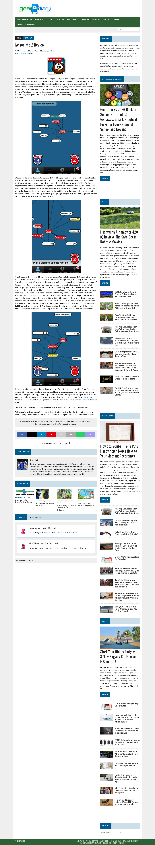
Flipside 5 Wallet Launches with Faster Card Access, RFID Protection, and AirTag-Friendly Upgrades (127, 802)
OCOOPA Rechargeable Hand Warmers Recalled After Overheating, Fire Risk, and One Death (127, 742)
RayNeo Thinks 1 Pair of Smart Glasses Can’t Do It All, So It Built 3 (126, 533)
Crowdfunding (62, 501)
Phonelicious (33, 528)
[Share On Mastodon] (90, 434)
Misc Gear (107, 19)
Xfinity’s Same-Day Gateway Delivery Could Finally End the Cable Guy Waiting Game (127, 790)
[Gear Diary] (35, 8)
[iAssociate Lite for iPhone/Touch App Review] (24, 494)
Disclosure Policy (116, 841)
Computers (85, 19)
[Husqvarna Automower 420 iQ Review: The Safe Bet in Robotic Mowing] (120, 227)
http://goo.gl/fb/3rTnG (78, 548)
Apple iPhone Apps (42, 51)
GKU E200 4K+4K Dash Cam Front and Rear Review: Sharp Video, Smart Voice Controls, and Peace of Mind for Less (127, 341)
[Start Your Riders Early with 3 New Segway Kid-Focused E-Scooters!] (120, 647)
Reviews (27, 497)
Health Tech (60, 19)
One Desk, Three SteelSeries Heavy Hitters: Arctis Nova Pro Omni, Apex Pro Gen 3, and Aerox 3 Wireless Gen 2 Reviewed (127, 391)
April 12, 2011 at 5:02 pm (46, 528)
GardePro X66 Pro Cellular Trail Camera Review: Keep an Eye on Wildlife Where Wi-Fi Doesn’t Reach (126, 317)
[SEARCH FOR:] (128, 29)
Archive (115, 843)
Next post (64, 443)
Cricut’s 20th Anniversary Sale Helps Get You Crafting (127, 558)
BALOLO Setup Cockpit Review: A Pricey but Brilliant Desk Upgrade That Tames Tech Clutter (126, 294)
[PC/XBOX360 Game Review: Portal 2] (42, 498)
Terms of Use (107, 843)
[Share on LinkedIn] (41, 434)
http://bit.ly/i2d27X (60, 533)
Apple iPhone (28, 51)
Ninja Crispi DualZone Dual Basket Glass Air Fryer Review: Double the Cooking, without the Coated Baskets (127, 329)
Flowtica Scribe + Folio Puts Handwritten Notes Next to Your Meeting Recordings (119, 451)
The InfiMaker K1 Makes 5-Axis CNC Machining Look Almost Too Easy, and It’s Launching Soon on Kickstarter (127, 570)
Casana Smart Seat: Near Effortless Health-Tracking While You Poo (126, 764)
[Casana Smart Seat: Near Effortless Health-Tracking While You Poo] (106, 768)
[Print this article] (71, 434)
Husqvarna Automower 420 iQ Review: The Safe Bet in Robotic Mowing (119, 236)
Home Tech (39, 19)
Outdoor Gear (72, 19)
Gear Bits (105, 621)
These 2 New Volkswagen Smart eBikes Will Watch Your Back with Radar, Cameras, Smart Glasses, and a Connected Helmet (127, 583)
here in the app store (84, 399)
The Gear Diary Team (92, 841)
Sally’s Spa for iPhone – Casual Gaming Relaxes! (86, 504)
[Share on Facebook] (22, 434)
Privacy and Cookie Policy (130, 841)
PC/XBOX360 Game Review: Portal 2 (45, 504)
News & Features (107, 416)
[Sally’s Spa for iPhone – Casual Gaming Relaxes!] (86, 498)
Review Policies (104, 841)
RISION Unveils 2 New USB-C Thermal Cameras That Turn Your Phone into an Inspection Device (127, 730)
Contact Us (122, 843)
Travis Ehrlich (28, 53)
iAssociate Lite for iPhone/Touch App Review (23, 501)
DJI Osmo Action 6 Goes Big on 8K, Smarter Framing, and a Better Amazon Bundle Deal (126, 522)
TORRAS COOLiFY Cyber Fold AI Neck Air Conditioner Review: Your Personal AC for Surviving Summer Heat (127, 305)
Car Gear (49, 19)
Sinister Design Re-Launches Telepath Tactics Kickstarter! (66, 507)
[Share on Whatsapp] (80, 434)
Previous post (50, 443)
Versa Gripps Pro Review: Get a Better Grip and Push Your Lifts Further (127, 377)
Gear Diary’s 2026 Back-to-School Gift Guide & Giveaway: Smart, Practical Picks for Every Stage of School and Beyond (119, 119)
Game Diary (96, 19)
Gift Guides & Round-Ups (26, 24)
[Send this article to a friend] (61, 434)
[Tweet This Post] (32, 434)
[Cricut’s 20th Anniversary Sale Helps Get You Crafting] (106, 561)
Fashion (116, 19)
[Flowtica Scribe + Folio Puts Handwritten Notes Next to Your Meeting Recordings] (120, 441)
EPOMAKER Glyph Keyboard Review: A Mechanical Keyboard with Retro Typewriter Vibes (127, 353)
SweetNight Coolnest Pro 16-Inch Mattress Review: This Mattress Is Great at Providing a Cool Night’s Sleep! (126, 546)
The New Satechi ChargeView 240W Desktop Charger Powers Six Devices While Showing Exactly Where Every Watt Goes (127, 596)
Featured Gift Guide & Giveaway (112, 79)
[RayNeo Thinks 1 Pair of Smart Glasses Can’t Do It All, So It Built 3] (106, 536)
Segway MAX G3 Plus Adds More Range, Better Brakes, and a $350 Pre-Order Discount (126, 608)
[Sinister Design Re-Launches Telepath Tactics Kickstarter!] (64, 498)
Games (53, 51)
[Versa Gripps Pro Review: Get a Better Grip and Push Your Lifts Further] (106, 381)
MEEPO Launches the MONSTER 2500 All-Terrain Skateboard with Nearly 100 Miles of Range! (127, 753)
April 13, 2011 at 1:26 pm (49, 543)
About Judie (81, 841)
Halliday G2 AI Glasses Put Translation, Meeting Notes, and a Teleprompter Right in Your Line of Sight (126, 778)
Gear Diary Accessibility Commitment (90, 843)
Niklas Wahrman (34, 543)
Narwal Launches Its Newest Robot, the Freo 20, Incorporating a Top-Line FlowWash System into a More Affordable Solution (127, 718)
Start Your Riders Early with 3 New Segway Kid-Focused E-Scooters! (119, 656)
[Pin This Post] (51, 434)
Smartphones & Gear (24, 19)
